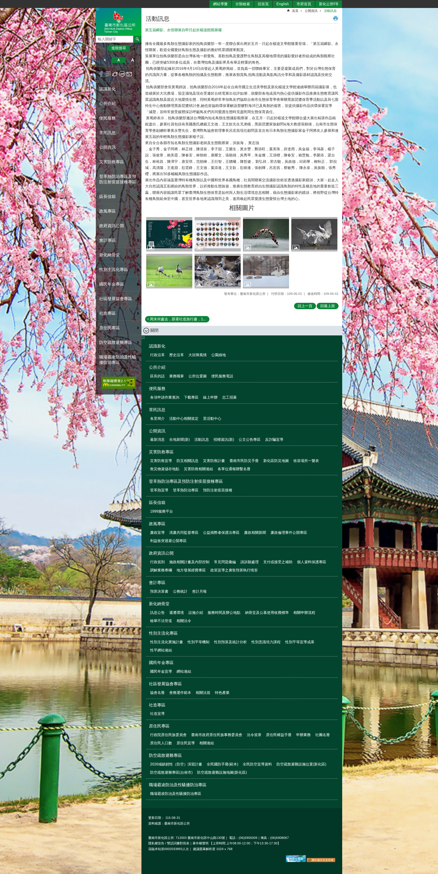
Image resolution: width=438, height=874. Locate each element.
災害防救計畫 (214, 461)
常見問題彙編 (225, 562)
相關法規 (203, 693)
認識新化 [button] (107, 89)
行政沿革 (157, 355)
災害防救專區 (161, 452)
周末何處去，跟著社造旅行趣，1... (178, 319)
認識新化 (157, 346)
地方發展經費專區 (191, 570)
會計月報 (199, 591)
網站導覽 (220, 4)
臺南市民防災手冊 (244, 461)
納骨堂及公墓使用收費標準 (267, 613)
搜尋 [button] (137, 39)
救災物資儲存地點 (164, 469)
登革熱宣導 (159, 490)
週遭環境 (176, 613)
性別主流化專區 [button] (113, 269)
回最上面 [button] (327, 306)
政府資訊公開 (161, 553)
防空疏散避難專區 (165, 755)
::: (97, 81)
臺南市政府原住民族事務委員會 (216, 735)
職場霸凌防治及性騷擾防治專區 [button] (117, 360)
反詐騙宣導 (274, 439)
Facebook (101, 74)
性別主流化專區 (163, 633)
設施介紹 (195, 613)
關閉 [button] (154, 330)
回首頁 (263, 4)
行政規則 (157, 562)
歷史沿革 (176, 355)
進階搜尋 (118, 48)
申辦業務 (303, 735)
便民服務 (157, 388)
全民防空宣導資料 (257, 764)
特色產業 (222, 693)
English (282, 4)
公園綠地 (218, 355)
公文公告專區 (250, 439)
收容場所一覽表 (306, 461)
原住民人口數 (161, 743)
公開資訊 (311, 11)
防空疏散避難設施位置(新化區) (301, 764)
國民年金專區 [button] (111, 284)
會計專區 (157, 582)
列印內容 (336, 18)
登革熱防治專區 (185, 490)
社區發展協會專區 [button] (115, 298)
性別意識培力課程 (266, 642)
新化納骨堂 (159, 604)
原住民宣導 (186, 743)
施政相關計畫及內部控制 (189, 562)
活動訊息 (330, 11)
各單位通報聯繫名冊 (234, 469)
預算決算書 (159, 591)
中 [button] (118, 60)
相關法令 (184, 621)
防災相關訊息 (187, 461)
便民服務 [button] (107, 118)
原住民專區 (159, 726)
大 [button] (133, 60)
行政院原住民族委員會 (168, 735)
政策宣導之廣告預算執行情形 (234, 570)
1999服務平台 (161, 511)
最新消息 (157, 439)
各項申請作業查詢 (164, 397)
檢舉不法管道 (161, 621)
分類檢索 (242, 4)
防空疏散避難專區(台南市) (171, 772)
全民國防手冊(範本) (222, 764)
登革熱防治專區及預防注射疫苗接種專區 (186, 481)
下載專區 (191, 397)
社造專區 (157, 705)
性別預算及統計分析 (230, 642)
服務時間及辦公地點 (224, 613)
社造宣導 (157, 714)
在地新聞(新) (179, 439)
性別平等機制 (198, 642)
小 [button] (105, 60)
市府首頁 (304, 4)
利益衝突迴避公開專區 (168, 541)
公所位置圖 (197, 376)
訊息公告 (157, 613)
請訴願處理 (249, 562)
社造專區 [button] (107, 313)
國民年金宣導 (161, 671)
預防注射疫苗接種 (217, 490)
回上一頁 (305, 306)
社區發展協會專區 (165, 684)
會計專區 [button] (107, 240)
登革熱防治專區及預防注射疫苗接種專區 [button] (117, 179)
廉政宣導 (157, 532)
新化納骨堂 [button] (109, 255)
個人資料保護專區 (311, 562)
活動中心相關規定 (183, 418)
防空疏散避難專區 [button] (115, 342)
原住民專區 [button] (109, 328)
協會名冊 (157, 693)
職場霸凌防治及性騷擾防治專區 (177, 785)
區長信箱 (157, 502)
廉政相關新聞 (255, 532)
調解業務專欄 (161, 570)
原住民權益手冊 (279, 735)
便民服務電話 (222, 376)
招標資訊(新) (224, 439)
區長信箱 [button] (107, 196)
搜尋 (99, 38)
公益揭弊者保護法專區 (221, 532)
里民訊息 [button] (107, 132)
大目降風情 (197, 355)
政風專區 (157, 523)
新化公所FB (328, 4)
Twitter (115, 74)
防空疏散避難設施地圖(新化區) (222, 772)
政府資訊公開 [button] (111, 225)
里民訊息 (157, 409)
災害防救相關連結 (198, 469)
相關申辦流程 (304, 613)
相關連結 (206, 743)
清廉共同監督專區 (183, 532)
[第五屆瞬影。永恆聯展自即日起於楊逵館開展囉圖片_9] (321, 861)
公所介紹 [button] (107, 103)
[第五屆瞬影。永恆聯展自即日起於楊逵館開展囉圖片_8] (296, 861)
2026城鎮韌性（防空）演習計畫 (176, 764)
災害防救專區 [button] (111, 162)
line (122, 74)
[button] (169, 234)
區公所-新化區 (118, 21)
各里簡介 (157, 418)
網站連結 (184, 671)
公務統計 (180, 591)
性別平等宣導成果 (299, 642)
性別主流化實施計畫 (166, 642)
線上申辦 (210, 397)
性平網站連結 (161, 650)
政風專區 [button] (107, 211)
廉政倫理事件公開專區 (289, 532)
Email (129, 74)
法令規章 (254, 735)
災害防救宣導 (161, 461)
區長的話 (157, 376)
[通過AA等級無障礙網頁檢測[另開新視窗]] (119, 383)
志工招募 (229, 397)
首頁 (295, 11)
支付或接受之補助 (277, 562)
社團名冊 (322, 735)
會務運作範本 (180, 693)
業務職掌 (176, 376)
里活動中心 (212, 418)
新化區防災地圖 (276, 461)
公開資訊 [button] (107, 147)
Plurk (108, 74)
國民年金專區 (161, 662)
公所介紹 (157, 367)
